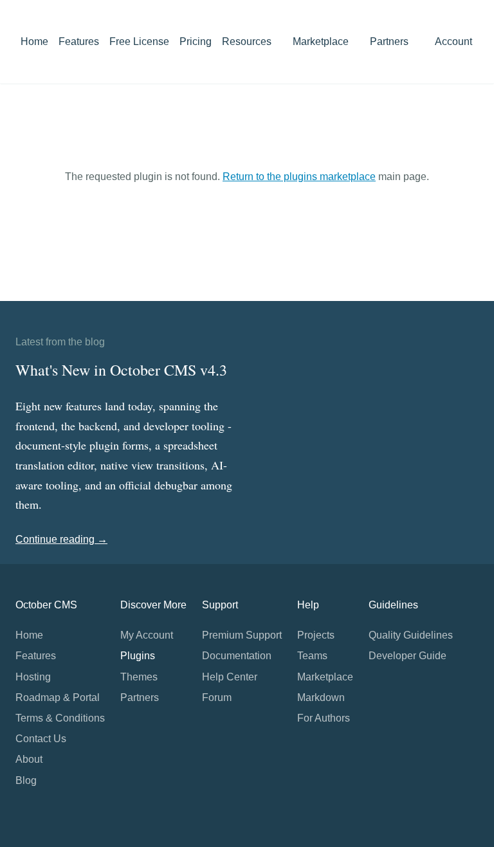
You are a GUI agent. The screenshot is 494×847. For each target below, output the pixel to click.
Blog (26, 780)
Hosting (33, 676)
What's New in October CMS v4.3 (121, 370)
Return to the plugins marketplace (299, 176)
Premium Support (242, 635)
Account (455, 41)
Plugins (137, 655)
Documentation (236, 655)
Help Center (229, 676)
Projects (315, 635)
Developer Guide (407, 655)
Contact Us (40, 738)
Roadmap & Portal (57, 697)
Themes (139, 676)
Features (79, 41)
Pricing (195, 41)
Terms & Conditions (60, 718)
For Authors (323, 718)
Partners (389, 41)
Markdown (321, 697)
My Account (146, 635)
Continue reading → (61, 539)
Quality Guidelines (411, 635)
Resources (248, 41)
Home (34, 41)
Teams (312, 655)
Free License (139, 41)
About (28, 759)
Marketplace (322, 41)
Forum (217, 697)
